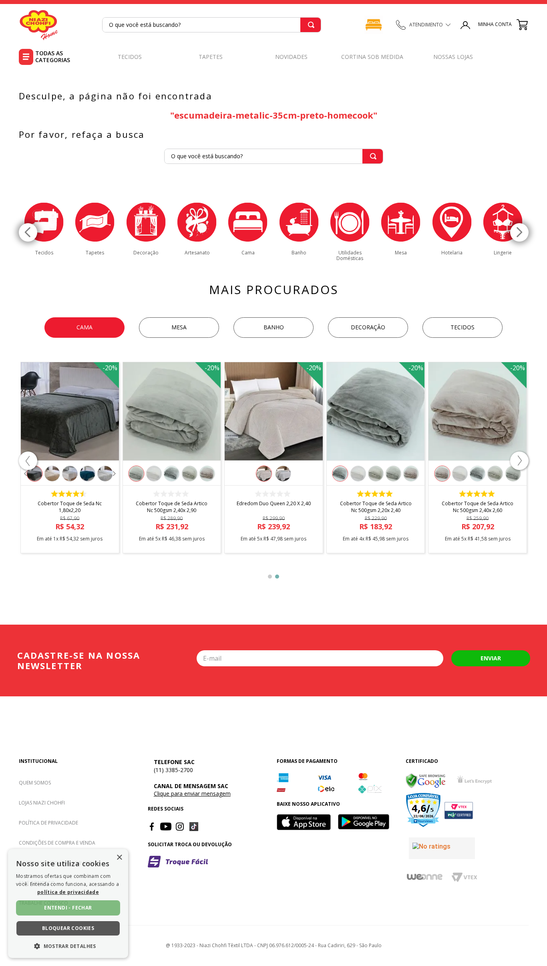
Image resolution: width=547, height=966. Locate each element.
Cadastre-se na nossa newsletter (79, 660)
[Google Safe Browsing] (426, 781)
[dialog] (68, 903)
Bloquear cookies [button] (68, 928)
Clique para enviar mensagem (192, 793)
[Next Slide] (519, 232)
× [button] (119, 858)
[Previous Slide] (28, 232)
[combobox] (211, 24)
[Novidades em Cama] (373, 25)
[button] (28, 461)
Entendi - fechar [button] (68, 907)
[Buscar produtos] (311, 25)
